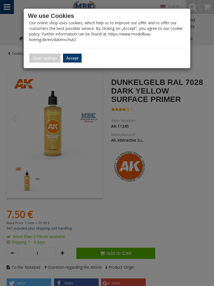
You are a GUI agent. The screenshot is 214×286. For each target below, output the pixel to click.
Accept (72, 58)
